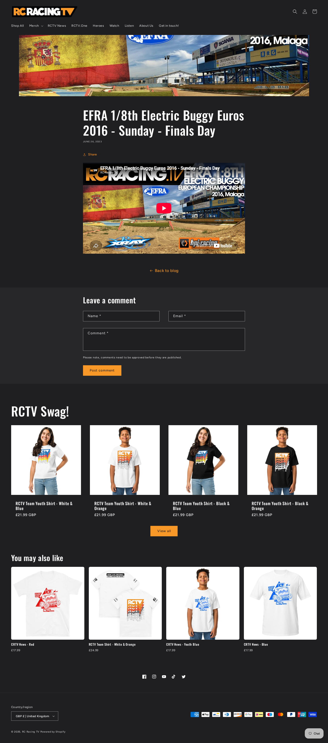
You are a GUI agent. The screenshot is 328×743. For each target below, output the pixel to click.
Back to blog (167, 270)
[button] (36, 26)
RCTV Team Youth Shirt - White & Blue (44, 506)
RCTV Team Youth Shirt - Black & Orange (280, 506)
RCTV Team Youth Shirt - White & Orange (123, 506)
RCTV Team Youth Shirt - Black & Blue (201, 506)
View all (164, 531)
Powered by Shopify (53, 731)
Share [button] (92, 154)
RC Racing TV (31, 731)
